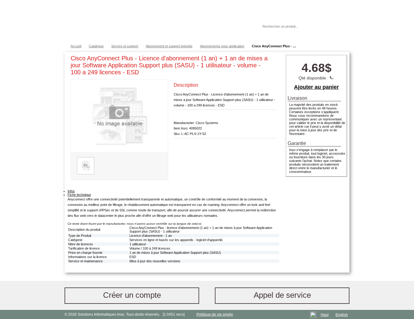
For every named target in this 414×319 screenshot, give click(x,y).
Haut (325, 315)
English (342, 315)
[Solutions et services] (154, 21)
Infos (71, 191)
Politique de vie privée (214, 314)
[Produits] (206, 21)
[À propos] (240, 26)
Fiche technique (79, 194)
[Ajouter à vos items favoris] (272, 59)
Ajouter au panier (316, 87)
